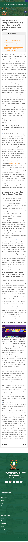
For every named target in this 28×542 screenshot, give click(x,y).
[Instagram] (19, 6)
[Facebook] (10, 6)
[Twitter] (12, 6)
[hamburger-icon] (26, 1)
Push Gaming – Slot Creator (11, 50)
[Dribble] (17, 6)
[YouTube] (10, 482)
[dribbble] (17, 482)
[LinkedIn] (14, 6)
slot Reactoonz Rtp (14, 163)
